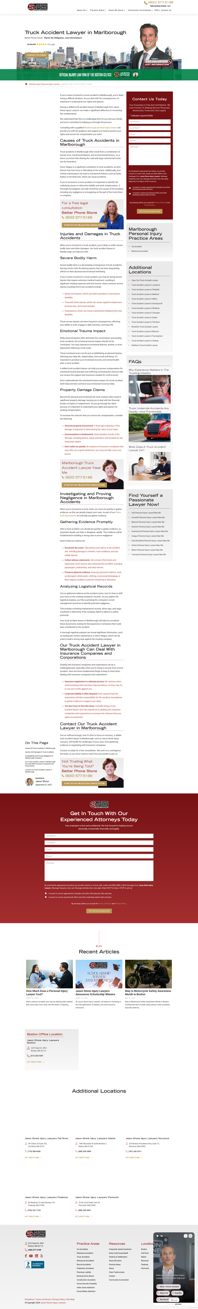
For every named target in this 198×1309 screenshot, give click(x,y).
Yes (102, 660)
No (95, 660)
